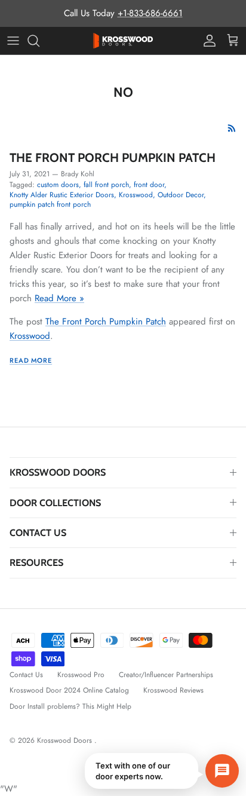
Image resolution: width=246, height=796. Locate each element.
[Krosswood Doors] (123, 40)
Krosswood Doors (65, 740)
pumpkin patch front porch (50, 204)
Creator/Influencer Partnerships (166, 674)
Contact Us (26, 674)
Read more (31, 360)
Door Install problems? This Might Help (70, 706)
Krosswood (136, 194)
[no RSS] (231, 128)
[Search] (39, 40)
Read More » (59, 298)
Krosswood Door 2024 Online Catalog (69, 690)
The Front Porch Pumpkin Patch (113, 157)
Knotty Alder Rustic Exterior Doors (62, 194)
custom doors (58, 184)
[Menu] (13, 40)
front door (149, 184)
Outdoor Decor (181, 194)
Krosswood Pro (80, 674)
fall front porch (106, 184)
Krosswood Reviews (173, 690)
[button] (162, 771)
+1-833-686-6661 (150, 13)
